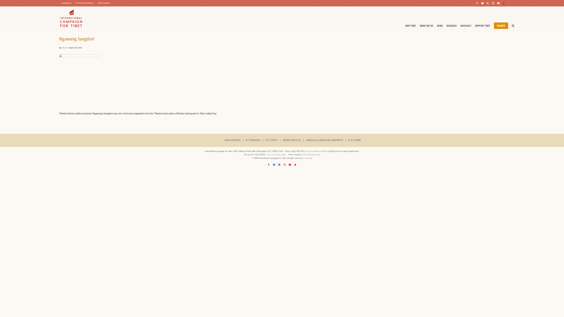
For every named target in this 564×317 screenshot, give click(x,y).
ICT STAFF (272, 140)
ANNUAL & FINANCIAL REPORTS (324, 140)
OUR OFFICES (232, 140)
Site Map (308, 158)
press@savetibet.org (311, 155)
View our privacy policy (276, 155)
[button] (513, 26)
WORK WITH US (292, 140)
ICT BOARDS (253, 140)
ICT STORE (354, 140)
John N (64, 48)
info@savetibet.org (314, 151)
